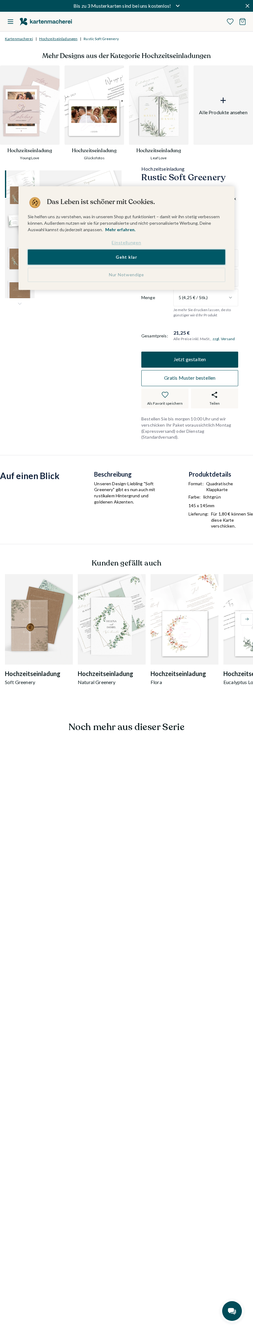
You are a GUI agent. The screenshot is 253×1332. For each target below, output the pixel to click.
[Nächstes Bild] (19, 303)
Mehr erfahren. (120, 229)
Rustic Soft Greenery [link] (101, 38)
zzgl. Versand (224, 338)
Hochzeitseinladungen (58, 38)
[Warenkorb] (242, 21)
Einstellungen (126, 242)
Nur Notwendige (126, 275)
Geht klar (126, 257)
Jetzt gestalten (190, 359)
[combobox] (205, 297)
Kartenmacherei (19, 38)
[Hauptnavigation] (10, 21)
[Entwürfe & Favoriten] (230, 21)
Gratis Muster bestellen (190, 378)
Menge (148, 297)
